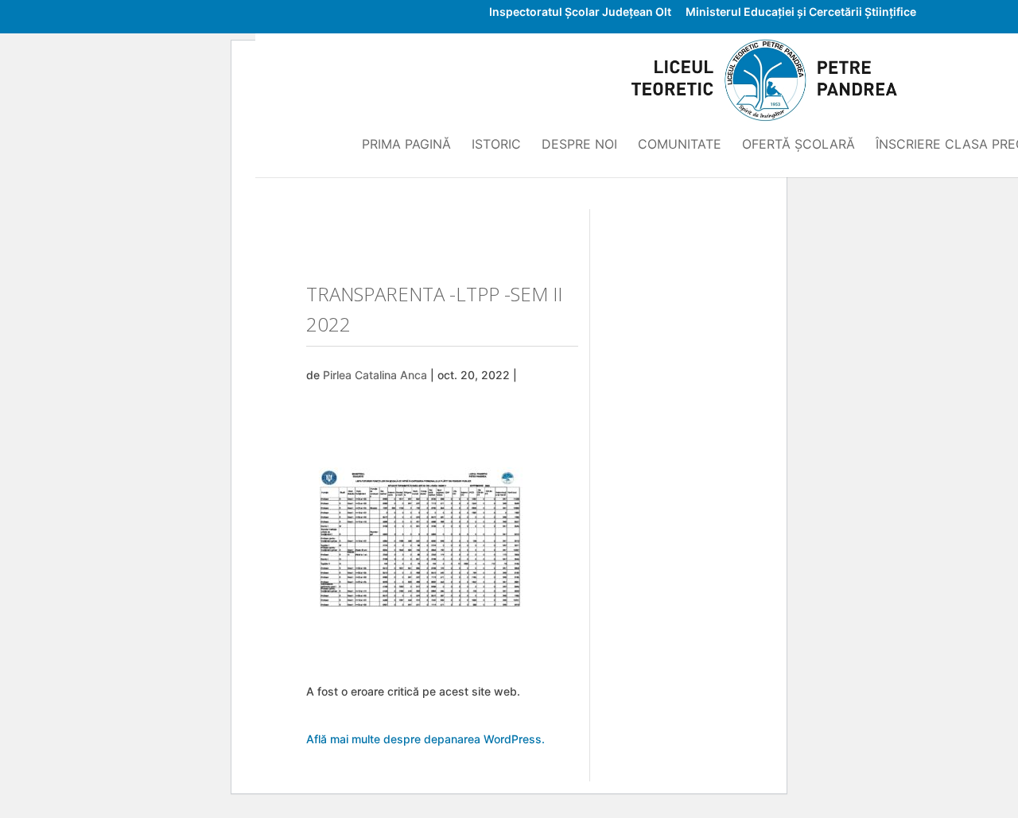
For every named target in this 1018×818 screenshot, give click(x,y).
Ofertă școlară (798, 145)
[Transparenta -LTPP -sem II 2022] (425, 615)
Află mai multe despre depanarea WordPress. (425, 739)
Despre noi (579, 145)
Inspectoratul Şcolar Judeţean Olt (580, 12)
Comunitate (679, 145)
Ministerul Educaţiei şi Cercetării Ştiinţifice (801, 12)
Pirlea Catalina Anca (375, 375)
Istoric (496, 145)
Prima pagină (406, 145)
